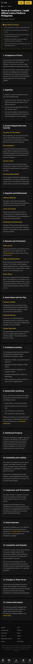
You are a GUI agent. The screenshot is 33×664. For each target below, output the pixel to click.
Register (28, 2)
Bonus (18, 633)
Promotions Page (8, 253)
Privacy (3, 641)
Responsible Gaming (6, 638)
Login (20, 2)
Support (19, 636)
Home (4, 6)
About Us (3, 636)
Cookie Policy (20, 641)
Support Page (7, 615)
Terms (18, 638)
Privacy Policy (16, 531)
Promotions (4, 633)
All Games (19, 630)
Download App (4, 630)
